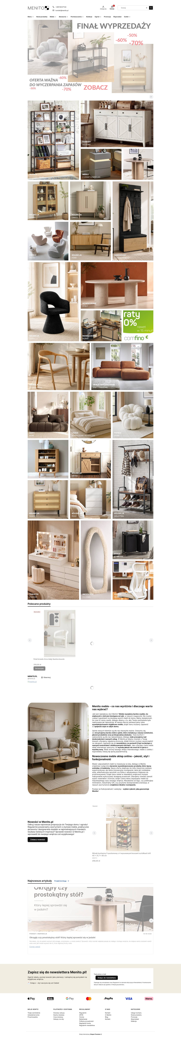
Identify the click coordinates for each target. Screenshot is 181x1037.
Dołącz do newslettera (107, 978)
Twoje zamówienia (34, 1013)
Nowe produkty (136, 1015)
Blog (106, 1017)
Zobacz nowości (37, 839)
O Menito (108, 1015)
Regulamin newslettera (87, 1025)
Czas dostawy (58, 1017)
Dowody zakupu (59, 1013)
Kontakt (107, 1013)
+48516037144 (61, 7)
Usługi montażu (136, 1013)
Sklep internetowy (89, 1034)
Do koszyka (39, 668)
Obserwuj (47, 677)
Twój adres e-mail (100, 974)
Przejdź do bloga (60, 881)
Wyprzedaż (135, 1019)
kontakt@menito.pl (62, 10)
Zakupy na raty (58, 1019)
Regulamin (82, 1013)
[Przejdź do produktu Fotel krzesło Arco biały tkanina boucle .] (60, 633)
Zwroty (81, 1017)
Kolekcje (134, 1021)
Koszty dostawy (58, 1015)
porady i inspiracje (38, 934)
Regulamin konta (85, 1023)
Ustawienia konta (33, 1015)
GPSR (81, 1015)
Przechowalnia (33, 1017)
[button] (151, 8)
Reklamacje (83, 1019)
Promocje (134, 1017)
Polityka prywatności (86, 1021)
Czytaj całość (34, 947)
